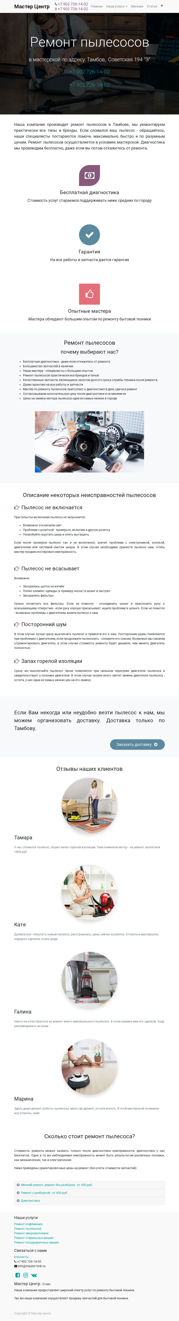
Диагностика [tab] (30, 1200)
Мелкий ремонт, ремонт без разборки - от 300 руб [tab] (56, 1185)
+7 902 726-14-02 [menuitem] (73, 4)
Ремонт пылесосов (27, 1228)
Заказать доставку (135, 744)
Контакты (21, 1257)
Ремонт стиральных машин (33, 1238)
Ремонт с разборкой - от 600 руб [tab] (44, 1193)
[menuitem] (96, 6)
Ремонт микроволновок (31, 1233)
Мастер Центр (32, 7)
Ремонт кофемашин (28, 1224)
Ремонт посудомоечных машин (36, 1242)
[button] (162, 5)
